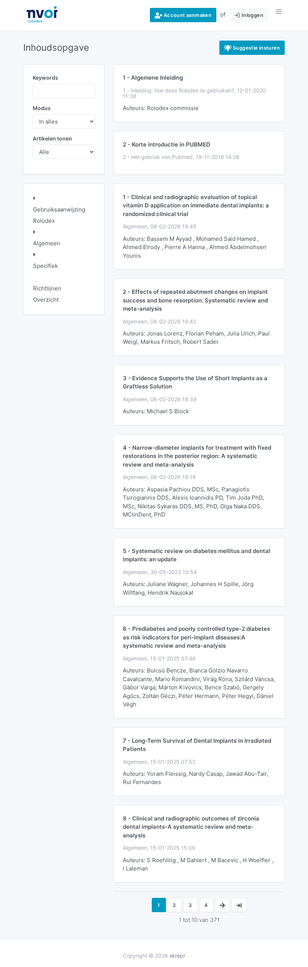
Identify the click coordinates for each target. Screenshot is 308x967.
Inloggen (251, 15)
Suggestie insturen (256, 48)
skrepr (177, 955)
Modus (42, 108)
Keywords (45, 77)
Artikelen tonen (52, 138)
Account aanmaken (186, 15)
